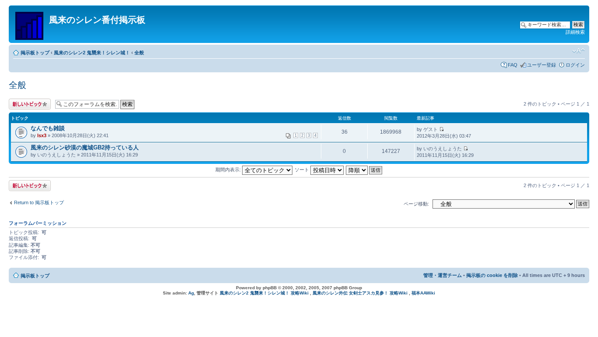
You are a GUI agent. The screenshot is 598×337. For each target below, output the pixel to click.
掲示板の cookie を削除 (492, 275)
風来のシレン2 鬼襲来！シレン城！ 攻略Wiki (264, 293)
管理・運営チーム (442, 275)
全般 (139, 52)
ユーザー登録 (541, 64)
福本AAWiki (423, 293)
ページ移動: (416, 203)
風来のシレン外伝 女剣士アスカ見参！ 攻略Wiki (360, 293)
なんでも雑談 (48, 128)
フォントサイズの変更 (578, 51)
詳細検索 (575, 32)
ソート (302, 169)
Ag (191, 293)
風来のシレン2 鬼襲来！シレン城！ (92, 52)
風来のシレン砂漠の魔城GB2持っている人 (85, 147)
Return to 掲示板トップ (39, 202)
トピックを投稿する (28, 104)
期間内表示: (228, 169)
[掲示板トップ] (30, 24)
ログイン (575, 64)
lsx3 (41, 135)
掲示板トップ (35, 52)
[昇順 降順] (364, 169)
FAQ (512, 64)
